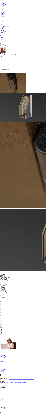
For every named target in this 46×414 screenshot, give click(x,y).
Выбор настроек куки (28, 379)
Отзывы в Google (2, 352)
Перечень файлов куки (32, 379)
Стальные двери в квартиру (3, 355)
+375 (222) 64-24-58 (3, 370)
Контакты (2, 14)
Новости (3, 9)
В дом (2, 11)
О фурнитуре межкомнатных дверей (5, 8)
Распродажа (3, 10)
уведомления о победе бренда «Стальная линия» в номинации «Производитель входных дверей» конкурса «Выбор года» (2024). (15, 382)
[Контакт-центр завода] (0, 413)
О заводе (3, 3)
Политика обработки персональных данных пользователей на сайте (15, 379)
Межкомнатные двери (4, 13)
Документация (3, 5)
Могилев (2, 365)
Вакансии (3, 6)
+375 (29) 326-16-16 (3, 369)
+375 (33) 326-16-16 (2, 407)
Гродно (2, 366)
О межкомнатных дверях (4, 25)
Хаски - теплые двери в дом (3, 356)
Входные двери (2, 0)
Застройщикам (3, 23)
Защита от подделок (4, 4)
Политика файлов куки (23, 379)
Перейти (1, 286)
